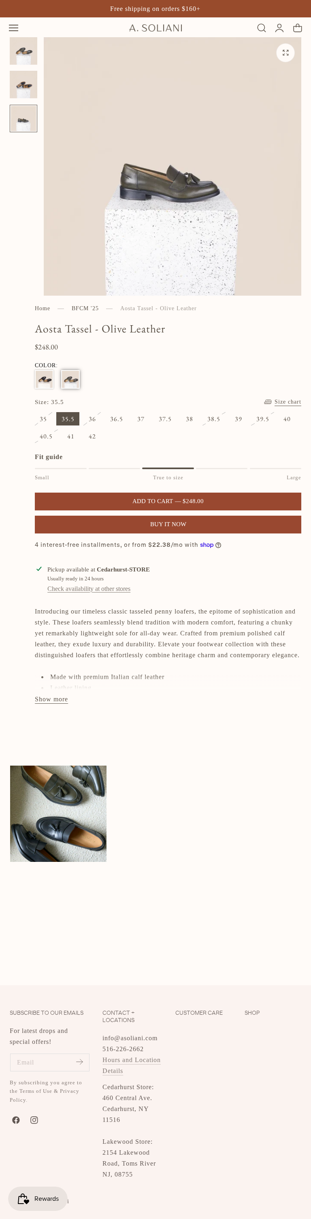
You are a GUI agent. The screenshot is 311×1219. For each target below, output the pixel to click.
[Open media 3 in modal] (285, 52)
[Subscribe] (79, 1062)
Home (42, 308)
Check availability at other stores (88, 588)
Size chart (288, 402)
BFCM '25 (85, 308)
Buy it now (168, 524)
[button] (13, 28)
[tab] (23, 51)
